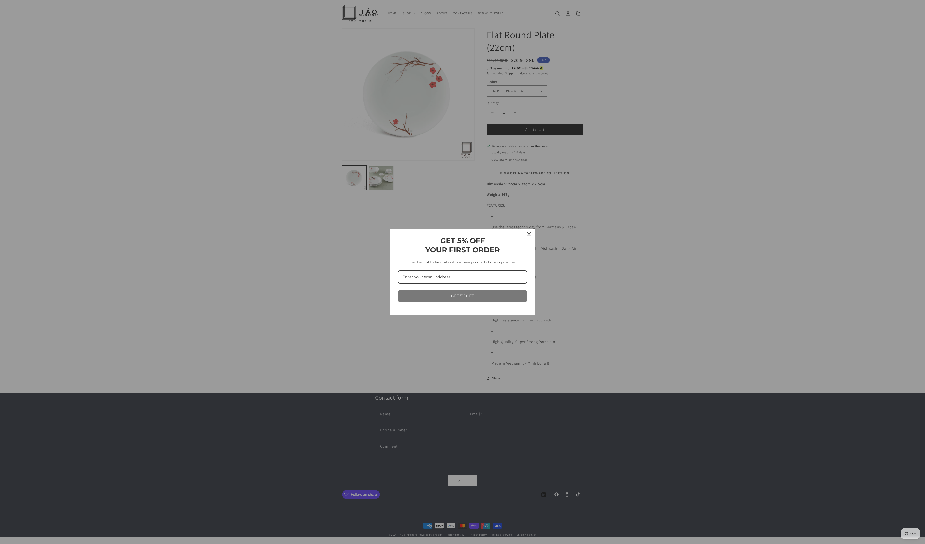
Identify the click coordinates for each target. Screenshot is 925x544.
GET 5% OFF (462, 296)
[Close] (529, 234)
